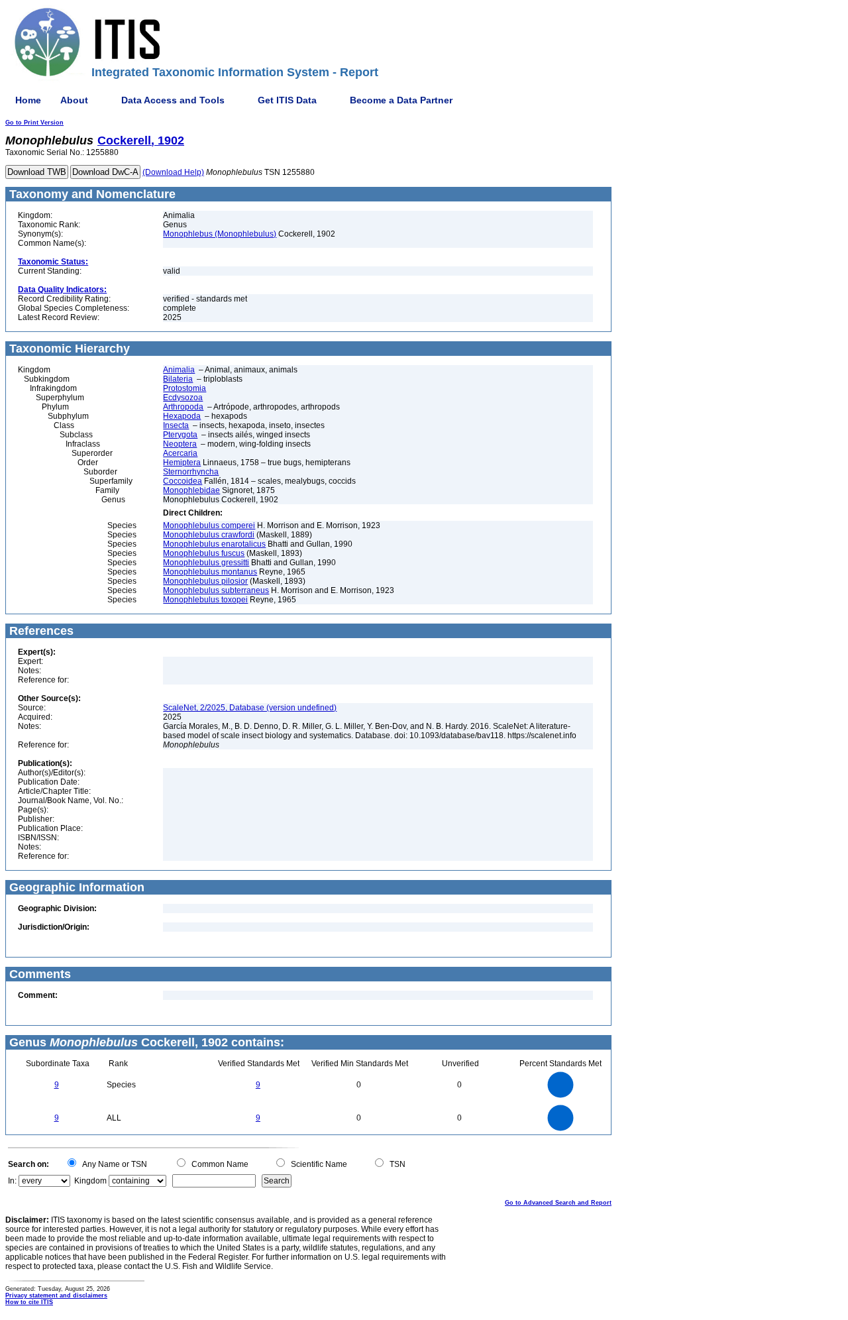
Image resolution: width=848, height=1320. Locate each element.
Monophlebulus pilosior (205, 581)
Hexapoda (182, 416)
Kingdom (90, 1180)
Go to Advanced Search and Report (558, 1202)
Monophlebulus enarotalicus (214, 544)
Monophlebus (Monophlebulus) (219, 234)
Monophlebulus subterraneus (216, 590)
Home (28, 100)
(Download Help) (173, 172)
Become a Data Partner (401, 100)
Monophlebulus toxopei (205, 599)
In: (12, 1180)
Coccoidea (182, 481)
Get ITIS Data (287, 100)
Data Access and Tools (173, 100)
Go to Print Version (34, 122)
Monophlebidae (191, 490)
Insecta (176, 425)
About (74, 100)
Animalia (179, 369)
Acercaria (180, 453)
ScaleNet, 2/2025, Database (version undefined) (250, 707)
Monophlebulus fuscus (203, 553)
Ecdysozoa (183, 397)
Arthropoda (183, 407)
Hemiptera (182, 462)
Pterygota (180, 434)
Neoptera (180, 444)
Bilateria (178, 379)
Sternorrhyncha (191, 471)
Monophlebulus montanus (210, 572)
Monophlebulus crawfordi (208, 534)
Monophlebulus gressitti (206, 562)
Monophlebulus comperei (209, 525)
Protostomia (184, 388)
